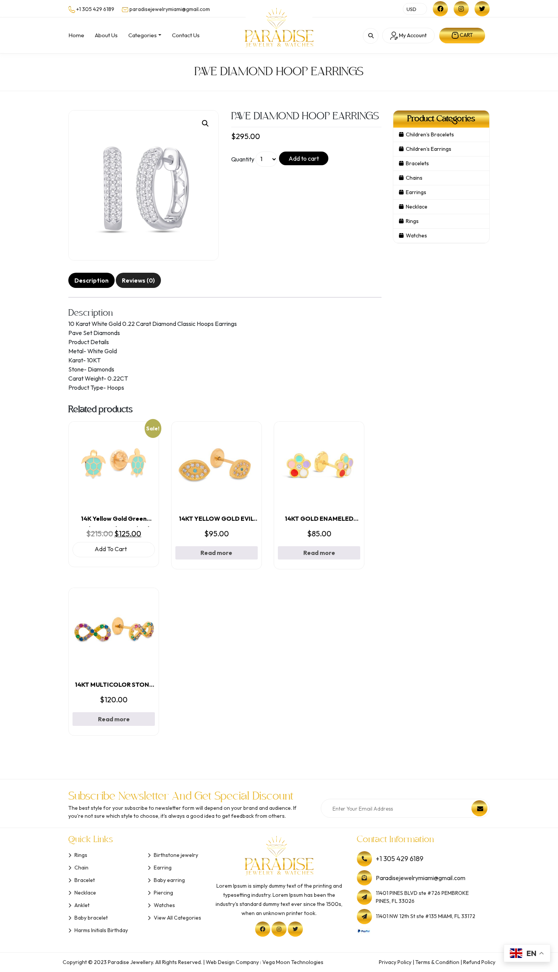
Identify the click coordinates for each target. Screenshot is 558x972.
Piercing (163, 892)
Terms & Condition (437, 962)
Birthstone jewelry (176, 855)
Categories (142, 35)
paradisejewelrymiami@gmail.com (169, 9)
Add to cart (303, 158)
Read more (216, 552)
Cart (466, 35)
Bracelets (417, 163)
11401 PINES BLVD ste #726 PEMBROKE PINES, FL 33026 (422, 897)
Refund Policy (479, 962)
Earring (163, 867)
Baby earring (169, 880)
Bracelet (84, 880)
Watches (416, 235)
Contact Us (186, 35)
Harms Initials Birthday (101, 930)
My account (412, 35)
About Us (106, 35)
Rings (412, 221)
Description (91, 280)
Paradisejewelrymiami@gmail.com (420, 878)
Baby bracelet (91, 917)
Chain (81, 867)
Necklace (416, 206)
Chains (414, 177)
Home (76, 35)
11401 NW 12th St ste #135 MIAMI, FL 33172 (425, 916)
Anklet (82, 905)
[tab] (91, 280)
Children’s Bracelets (430, 134)
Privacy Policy (395, 962)
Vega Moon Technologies (292, 962)
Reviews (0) (138, 280)
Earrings (416, 192)
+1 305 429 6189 (95, 9)
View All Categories (177, 917)
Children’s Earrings (428, 148)
